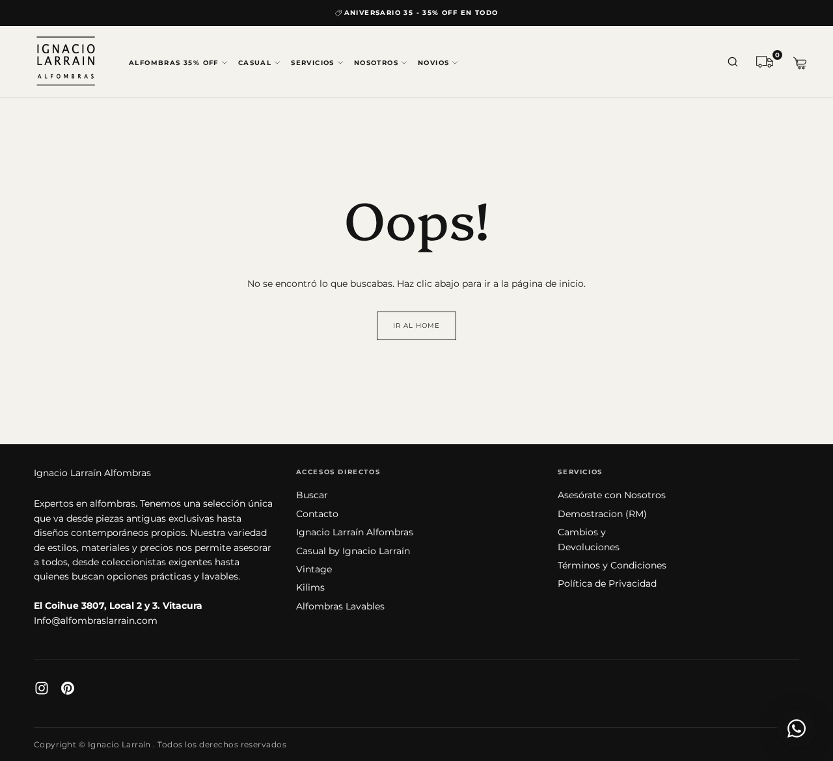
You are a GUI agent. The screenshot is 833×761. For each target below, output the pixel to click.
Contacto (317, 514)
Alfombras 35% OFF (174, 63)
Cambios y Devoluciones (589, 539)
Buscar (312, 495)
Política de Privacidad (607, 583)
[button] (732, 63)
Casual (254, 63)
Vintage (314, 569)
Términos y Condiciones (612, 565)
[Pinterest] (67, 688)
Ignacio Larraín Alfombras (92, 473)
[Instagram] (41, 688)
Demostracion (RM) (602, 514)
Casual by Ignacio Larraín (353, 551)
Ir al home (416, 325)
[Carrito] (800, 63)
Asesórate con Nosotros (612, 495)
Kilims (310, 587)
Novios (433, 63)
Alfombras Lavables (340, 606)
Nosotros (376, 63)
